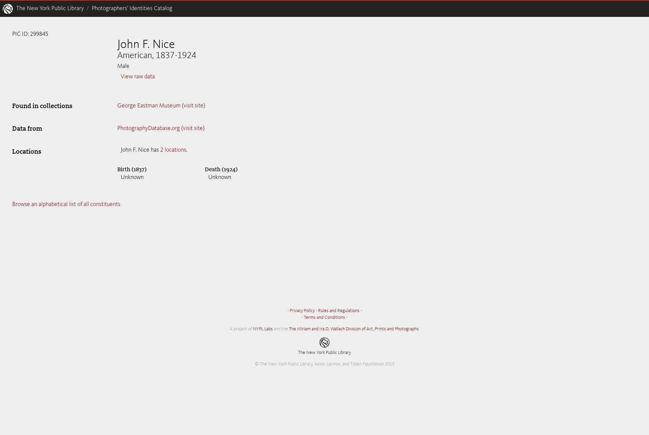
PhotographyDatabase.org (148, 128)
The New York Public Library (50, 8)
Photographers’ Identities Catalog (132, 8)
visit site (193, 106)
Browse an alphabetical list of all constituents (66, 204)
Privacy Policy (302, 310)
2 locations (173, 150)
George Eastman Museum (149, 106)
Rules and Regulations (339, 310)
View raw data (138, 77)
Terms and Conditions (324, 317)
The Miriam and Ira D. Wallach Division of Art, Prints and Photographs (354, 329)
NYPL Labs (263, 329)
